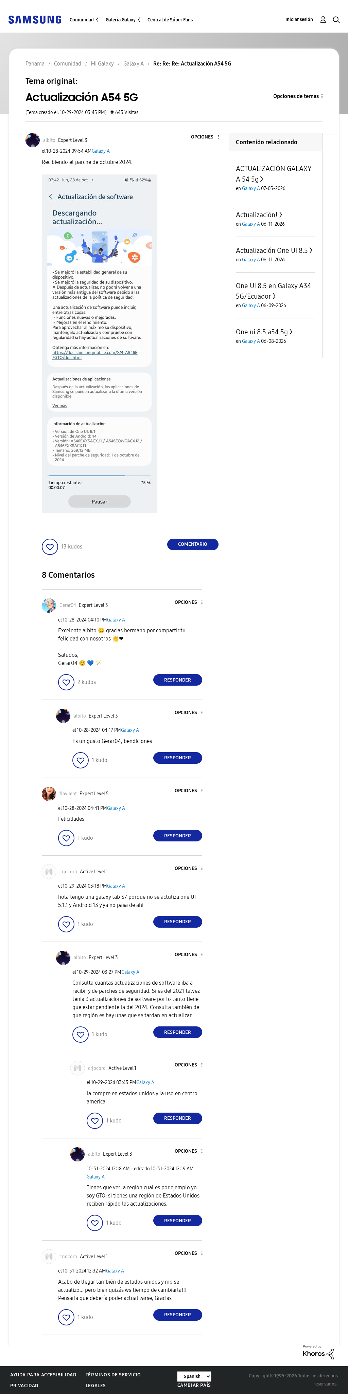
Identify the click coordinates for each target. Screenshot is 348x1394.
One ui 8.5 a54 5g (262, 332)
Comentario (192, 544)
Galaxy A (101, 151)
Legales (96, 1386)
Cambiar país (194, 1385)
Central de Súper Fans (170, 20)
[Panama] (34, 19)
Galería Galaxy (121, 20)
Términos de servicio (113, 1375)
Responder (177, 680)
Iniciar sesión (299, 19)
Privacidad (24, 1386)
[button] (207, 137)
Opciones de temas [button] (296, 96)
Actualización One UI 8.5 (272, 250)
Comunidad (82, 20)
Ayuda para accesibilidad (43, 1375)
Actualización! (257, 215)
